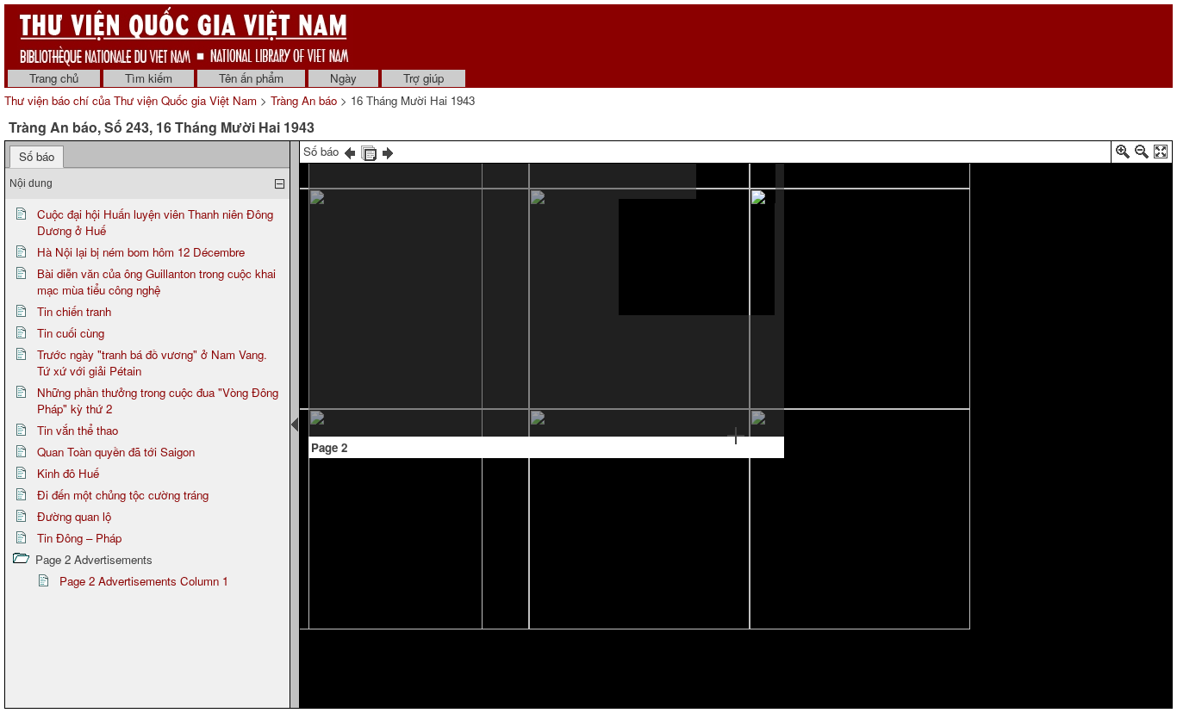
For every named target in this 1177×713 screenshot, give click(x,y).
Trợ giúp (423, 78)
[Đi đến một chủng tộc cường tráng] (548, 279)
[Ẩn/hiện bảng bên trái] (294, 424)
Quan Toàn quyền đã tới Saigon (116, 451)
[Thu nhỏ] (1141, 154)
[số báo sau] (387, 151)
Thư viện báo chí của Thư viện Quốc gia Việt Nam (130, 100)
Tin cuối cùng (70, 333)
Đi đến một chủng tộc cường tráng (123, 495)
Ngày (343, 78)
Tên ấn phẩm (251, 78)
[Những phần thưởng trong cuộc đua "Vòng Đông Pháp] (363, 191)
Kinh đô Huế (68, 473)
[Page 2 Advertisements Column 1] (736, 181)
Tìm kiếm (148, 78)
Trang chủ (53, 78)
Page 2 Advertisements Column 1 (143, 581)
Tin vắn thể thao (77, 430)
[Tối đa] (1160, 154)
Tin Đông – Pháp (79, 538)
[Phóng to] (1122, 154)
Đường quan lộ (74, 516)
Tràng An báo (304, 100)
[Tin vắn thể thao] (400, 260)
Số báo (36, 156)
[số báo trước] (350, 151)
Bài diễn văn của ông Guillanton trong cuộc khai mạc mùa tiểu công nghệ (156, 281)
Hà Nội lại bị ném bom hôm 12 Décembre (141, 252)
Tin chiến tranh (74, 311)
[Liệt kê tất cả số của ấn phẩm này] (369, 151)
